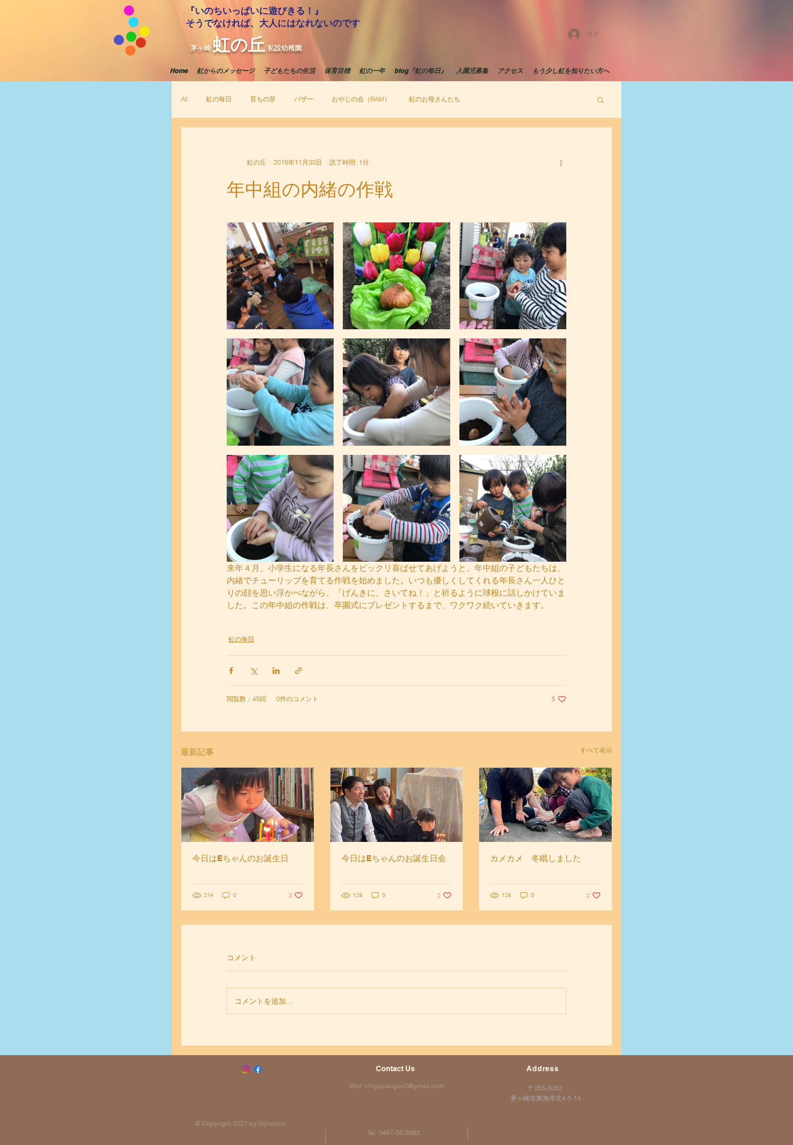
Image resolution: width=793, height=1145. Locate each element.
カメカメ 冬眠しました (535, 858)
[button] (600, 99)
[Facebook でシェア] (231, 670)
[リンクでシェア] (298, 670)
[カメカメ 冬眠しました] (545, 805)
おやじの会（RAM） (361, 99)
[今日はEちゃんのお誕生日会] (396, 805)
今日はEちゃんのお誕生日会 (393, 858)
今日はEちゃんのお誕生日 (240, 858)
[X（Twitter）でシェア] (253, 670)
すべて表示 (596, 750)
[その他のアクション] (560, 162)
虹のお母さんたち (434, 99)
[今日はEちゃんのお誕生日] (247, 805)
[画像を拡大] (280, 275)
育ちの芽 (263, 99)
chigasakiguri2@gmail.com (404, 1086)
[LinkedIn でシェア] (276, 670)
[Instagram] (245, 1069)
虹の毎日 (219, 99)
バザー (303, 99)
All (184, 99)
